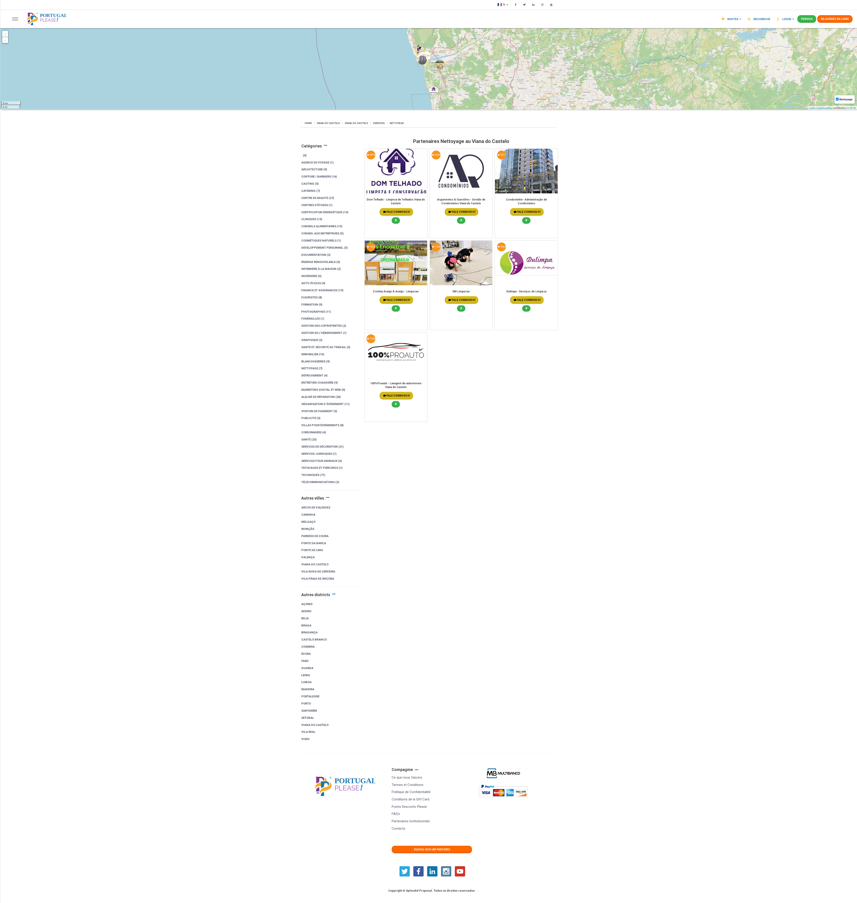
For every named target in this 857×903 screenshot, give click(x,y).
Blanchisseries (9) (315, 361)
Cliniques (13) (311, 219)
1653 (372, 246)
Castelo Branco (314, 639)
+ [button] (5, 34)
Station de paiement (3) (319, 411)
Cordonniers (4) (313, 432)
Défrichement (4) (314, 375)
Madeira (307, 689)
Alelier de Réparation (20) (321, 397)
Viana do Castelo (328, 123)
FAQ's (396, 814)
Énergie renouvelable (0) (320, 262)
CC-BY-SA (851, 108)
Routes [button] (733, 19)
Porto (306, 703)
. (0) (304, 155)
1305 (437, 246)
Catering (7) (310, 190)
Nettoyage (397, 123)
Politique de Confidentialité (411, 792)
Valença (308, 557)
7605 (372, 338)
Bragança (309, 632)
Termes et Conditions (407, 785)
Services (379, 123)
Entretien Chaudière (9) (319, 382)
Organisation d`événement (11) (325, 404)
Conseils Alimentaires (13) (321, 226)
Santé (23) (309, 439)
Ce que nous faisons (407, 777)
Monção (307, 529)
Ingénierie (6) (311, 276)
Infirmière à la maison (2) (321, 269)
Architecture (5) (314, 169)
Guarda (307, 668)
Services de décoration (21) (322, 446)
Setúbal (307, 717)
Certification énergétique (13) (324, 212)
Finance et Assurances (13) (322, 290)
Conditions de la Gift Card (410, 799)
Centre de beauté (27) (317, 198)
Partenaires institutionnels (411, 821)
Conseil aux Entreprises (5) (322, 233)
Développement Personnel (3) (324, 247)
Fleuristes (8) (311, 297)
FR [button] (504, 4)
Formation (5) (311, 304)
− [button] (5, 40)
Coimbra (308, 646)
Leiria (305, 675)
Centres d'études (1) (317, 205)
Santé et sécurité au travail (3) (325, 347)
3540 (437, 154)
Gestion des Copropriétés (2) (323, 325)
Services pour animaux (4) (321, 461)
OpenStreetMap (824, 108)
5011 (503, 154)
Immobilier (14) (312, 354)
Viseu (305, 739)
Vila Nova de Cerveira (318, 571)
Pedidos (807, 19)
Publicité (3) (310, 418)
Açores (306, 604)
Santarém (309, 710)
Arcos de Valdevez (316, 507)
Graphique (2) (311, 340)
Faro (304, 661)
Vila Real (308, 732)
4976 (372, 154)
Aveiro (306, 611)
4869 (503, 246)
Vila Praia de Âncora (317, 578)
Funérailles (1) (312, 318)
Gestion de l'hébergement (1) (324, 333)
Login (787, 19)
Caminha (308, 514)
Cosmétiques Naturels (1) (321, 240)
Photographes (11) (316, 311)
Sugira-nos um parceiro (432, 849)
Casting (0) (310, 183)
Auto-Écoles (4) (313, 283)
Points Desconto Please (409, 807)
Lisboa (306, 682)
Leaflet (812, 108)
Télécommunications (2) (320, 482)
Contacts (398, 829)
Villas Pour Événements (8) (322, 425)
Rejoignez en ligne (835, 19)
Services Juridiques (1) (319, 453)
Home (308, 123)
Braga (306, 625)
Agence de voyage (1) (317, 162)
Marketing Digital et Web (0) (323, 389)
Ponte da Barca (313, 543)
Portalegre (310, 696)
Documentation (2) (316, 254)
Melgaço (308, 521)
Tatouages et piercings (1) (322, 467)
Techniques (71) (313, 475)
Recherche (761, 19)
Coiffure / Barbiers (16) (319, 176)
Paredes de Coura (315, 536)
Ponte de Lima (312, 550)
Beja (305, 618)
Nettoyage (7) (311, 368)
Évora (306, 653)
